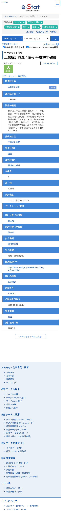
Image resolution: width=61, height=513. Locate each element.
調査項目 (10, 470)
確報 (10, 154)
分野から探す (12, 404)
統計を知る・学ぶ (14, 488)
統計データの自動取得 (16, 451)
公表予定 (10, 376)
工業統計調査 (14, 87)
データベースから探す (16, 398)
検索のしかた (50, 44)
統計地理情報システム (16, 426)
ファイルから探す (14, 401)
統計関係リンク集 (14, 492)
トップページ (10, 16)
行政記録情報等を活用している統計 (22, 477)
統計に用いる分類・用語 (17, 463)
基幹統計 (12, 282)
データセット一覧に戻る (15, 76)
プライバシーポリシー (16, 509)
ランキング (11, 383)
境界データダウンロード (17, 433)
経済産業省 (13, 244)
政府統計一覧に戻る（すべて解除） (42, 32)
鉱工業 (11, 221)
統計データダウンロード (17, 430)
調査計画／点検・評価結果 (18, 473)
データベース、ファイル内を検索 (43, 47)
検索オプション (10, 44)
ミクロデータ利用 (14, 448)
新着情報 (10, 379)
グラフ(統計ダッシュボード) (18, 419)
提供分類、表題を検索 (15, 47)
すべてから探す (13, 394)
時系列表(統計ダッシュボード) (19, 423)
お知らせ (10, 372)
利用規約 (34, 506)
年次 (10, 317)
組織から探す (12, 408)
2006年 (11, 293)
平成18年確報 (14, 165)
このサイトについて (15, 506)
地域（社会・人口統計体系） (19, 436)
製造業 (11, 232)
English (5, 2)
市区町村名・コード (15, 466)
